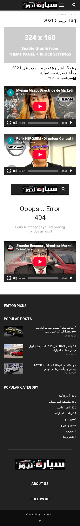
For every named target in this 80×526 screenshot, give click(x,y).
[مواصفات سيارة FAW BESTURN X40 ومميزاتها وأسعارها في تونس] (13, 368)
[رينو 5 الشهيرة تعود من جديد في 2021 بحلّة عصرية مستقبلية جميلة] (40, 45)
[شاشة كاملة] (9, 123)
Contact (30, 514)
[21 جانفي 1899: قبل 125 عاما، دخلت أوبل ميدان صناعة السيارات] (13, 351)
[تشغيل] (71, 123)
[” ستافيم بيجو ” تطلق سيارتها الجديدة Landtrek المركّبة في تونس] (13, 331)
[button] (61, 5)
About (47, 514)
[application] (40, 106)
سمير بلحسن (67, 78)
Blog (37, 514)
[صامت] (15, 123)
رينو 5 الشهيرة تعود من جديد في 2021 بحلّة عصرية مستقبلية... (44, 70)
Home (63, 14)
